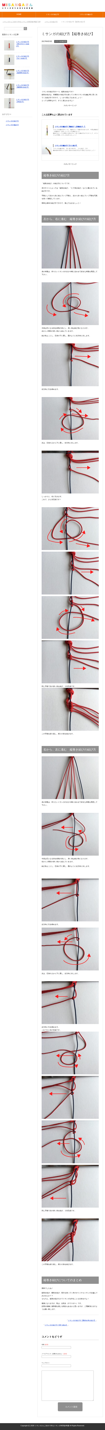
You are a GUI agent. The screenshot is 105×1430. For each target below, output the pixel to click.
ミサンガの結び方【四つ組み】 (56, 1325)
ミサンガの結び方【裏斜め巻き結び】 (82, 1320)
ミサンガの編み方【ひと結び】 (66, 145)
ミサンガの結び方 (52, 14)
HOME (19, 14)
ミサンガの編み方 (86, 14)
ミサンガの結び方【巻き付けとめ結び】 (22, 44)
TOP (23, 22)
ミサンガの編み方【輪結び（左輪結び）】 (70, 126)
